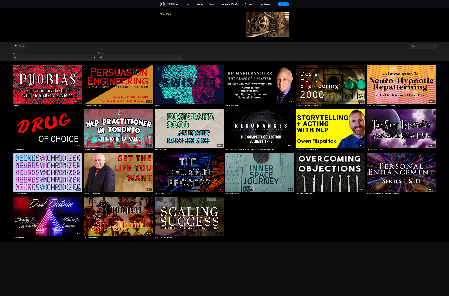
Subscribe (283, 4)
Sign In (211, 4)
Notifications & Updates (230, 4)
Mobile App (249, 4)
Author (16, 53)
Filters (21, 46)
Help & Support (265, 4)
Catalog (200, 4)
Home (188, 4)
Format (100, 53)
